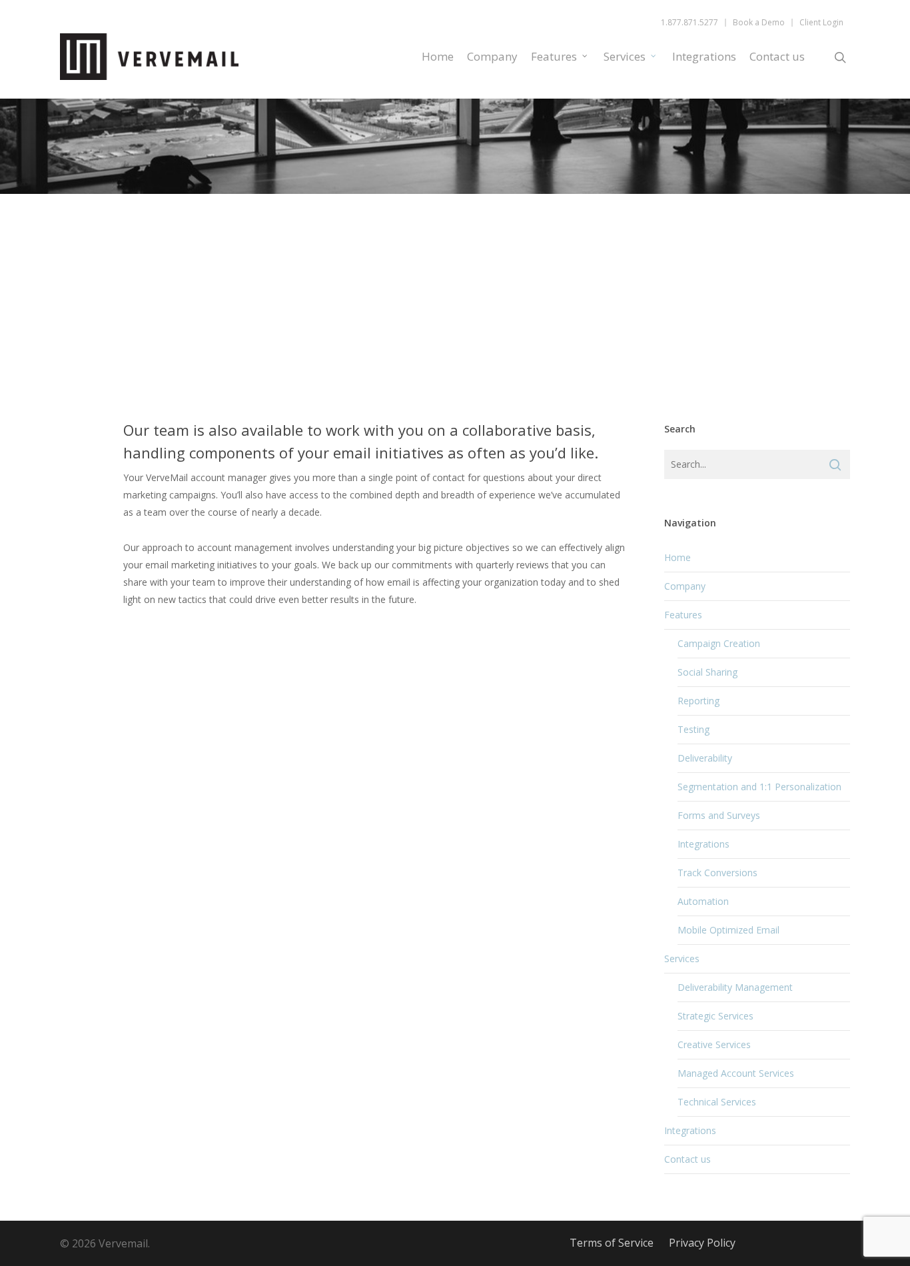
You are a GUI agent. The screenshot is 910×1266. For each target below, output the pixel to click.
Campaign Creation (719, 643)
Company (492, 56)
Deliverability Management (735, 987)
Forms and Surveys (719, 815)
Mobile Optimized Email (728, 930)
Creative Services (714, 1044)
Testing (693, 729)
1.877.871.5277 (689, 23)
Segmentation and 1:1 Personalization (759, 786)
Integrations (704, 56)
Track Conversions (717, 872)
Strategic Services (715, 1015)
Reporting (698, 700)
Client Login (821, 23)
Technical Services (717, 1101)
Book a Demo (759, 23)
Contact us (777, 56)
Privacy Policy (702, 1242)
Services (625, 56)
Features (554, 56)
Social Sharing (707, 672)
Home (438, 56)
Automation (703, 901)
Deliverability (705, 758)
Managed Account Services (736, 1073)
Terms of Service (612, 1242)
